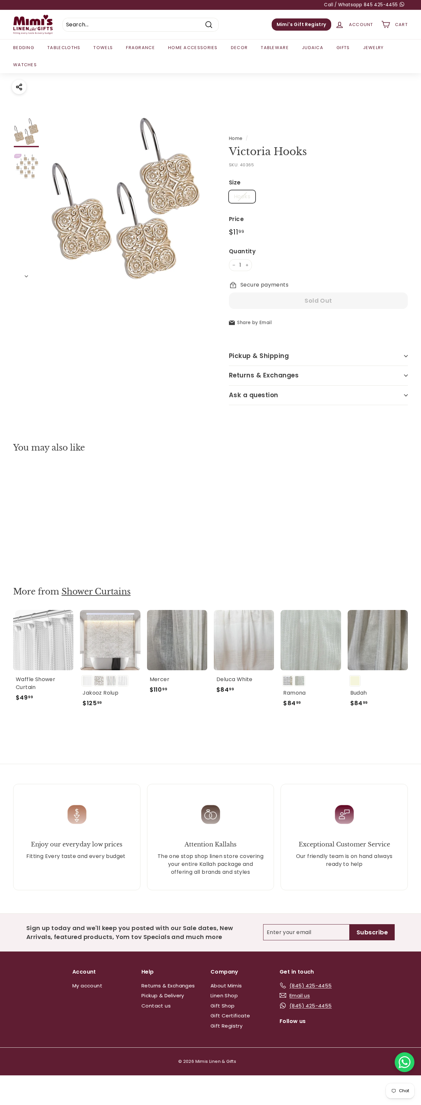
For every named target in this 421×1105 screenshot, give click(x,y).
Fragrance (140, 47)
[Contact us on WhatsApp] (404, 1062)
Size (235, 182)
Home (236, 138)
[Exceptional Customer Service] (344, 814)
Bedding (23, 47)
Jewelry (373, 47)
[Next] (26, 274)
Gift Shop (222, 1005)
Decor (239, 47)
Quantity (242, 251)
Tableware (275, 47)
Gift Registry (226, 1025)
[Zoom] (126, 199)
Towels (103, 47)
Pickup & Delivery (162, 995)
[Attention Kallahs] (210, 814)
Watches (25, 65)
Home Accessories (193, 47)
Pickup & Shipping (259, 355)
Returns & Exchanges (264, 375)
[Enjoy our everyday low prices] (76, 814)
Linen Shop (224, 995)
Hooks (242, 196)
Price (236, 219)
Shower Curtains (96, 592)
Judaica (312, 47)
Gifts (343, 47)
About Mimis (226, 985)
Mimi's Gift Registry (301, 24)
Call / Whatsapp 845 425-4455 (361, 5)
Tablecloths (63, 47)
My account (87, 985)
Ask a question (253, 395)
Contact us (156, 1005)
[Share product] (19, 87)
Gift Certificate (230, 1015)
